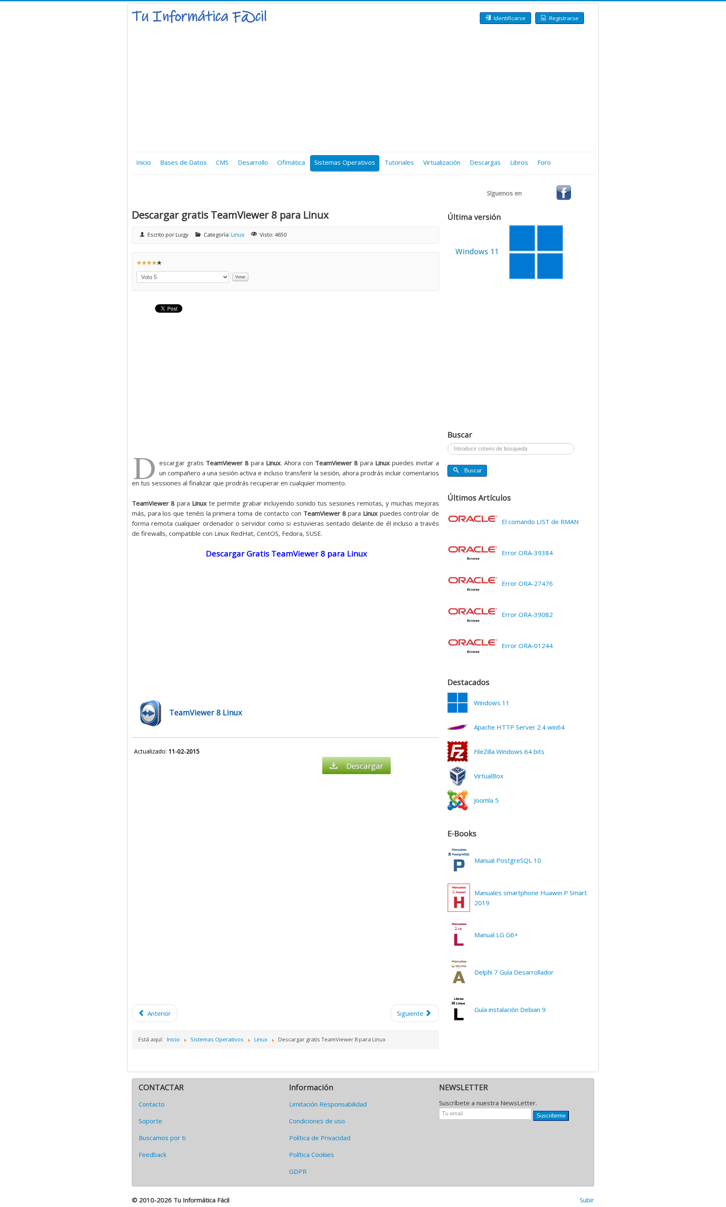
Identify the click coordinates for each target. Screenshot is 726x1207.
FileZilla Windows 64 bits (509, 751)
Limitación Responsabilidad (328, 1104)
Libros (519, 162)
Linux (238, 234)
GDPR (298, 1171)
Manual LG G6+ (496, 934)
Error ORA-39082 (527, 614)
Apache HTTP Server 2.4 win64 (519, 727)
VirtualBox (488, 776)
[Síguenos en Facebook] (563, 192)
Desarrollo (253, 162)
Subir (587, 1200)
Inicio (143, 162)
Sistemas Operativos (344, 162)
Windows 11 (492, 702)
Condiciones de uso (317, 1121)
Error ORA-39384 (527, 552)
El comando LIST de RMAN (540, 521)
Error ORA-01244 (527, 645)
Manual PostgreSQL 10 (507, 860)
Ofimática (291, 162)
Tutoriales (399, 162)
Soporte (150, 1121)
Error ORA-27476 (527, 583)
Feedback (152, 1154)
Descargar (364, 766)
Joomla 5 (486, 800)
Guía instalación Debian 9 (510, 1009)
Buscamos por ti (162, 1137)
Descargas (485, 162)
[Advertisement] (363, 89)
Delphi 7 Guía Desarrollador (514, 972)
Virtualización (441, 162)
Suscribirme (551, 1115)
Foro (544, 162)
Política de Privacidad (319, 1137)
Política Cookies (311, 1154)
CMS (222, 162)
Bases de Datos (183, 162)
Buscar (472, 470)
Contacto (152, 1104)
